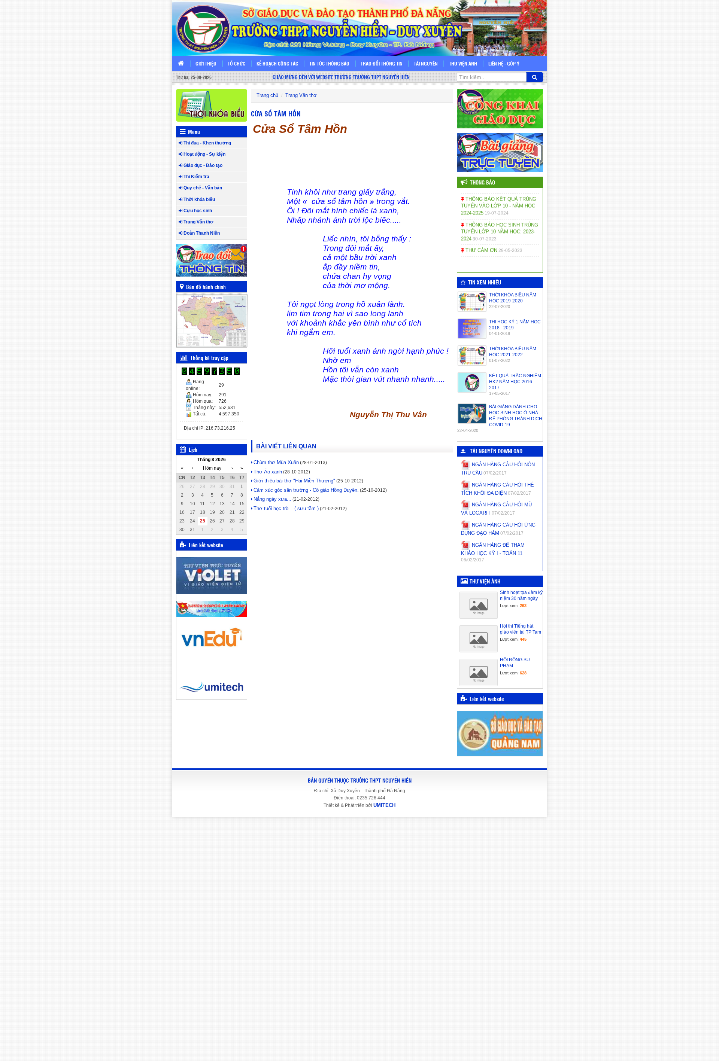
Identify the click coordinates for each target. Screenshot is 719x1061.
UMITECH (384, 805)
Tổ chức (236, 63)
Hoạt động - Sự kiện (203, 154)
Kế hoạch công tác (277, 63)
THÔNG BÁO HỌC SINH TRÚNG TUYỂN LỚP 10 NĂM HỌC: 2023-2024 (499, 223)
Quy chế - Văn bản (202, 187)
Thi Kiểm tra (195, 176)
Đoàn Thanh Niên (201, 233)
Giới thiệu (205, 63)
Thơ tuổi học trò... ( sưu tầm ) (286, 508)
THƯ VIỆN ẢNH (485, 581)
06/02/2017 (472, 559)
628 (523, 673)
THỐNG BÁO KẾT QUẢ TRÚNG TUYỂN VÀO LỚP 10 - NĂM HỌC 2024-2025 (498, 197)
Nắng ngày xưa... (272, 499)
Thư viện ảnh (463, 63)
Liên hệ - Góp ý (503, 63)
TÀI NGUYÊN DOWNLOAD (494, 451)
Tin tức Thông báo (329, 63)
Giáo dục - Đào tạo (202, 165)
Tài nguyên (426, 63)
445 (523, 639)
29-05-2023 (510, 242)
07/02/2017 (495, 473)
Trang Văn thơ (197, 222)
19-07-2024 (497, 204)
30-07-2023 (485, 230)
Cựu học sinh (197, 210)
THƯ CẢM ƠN (480, 242)
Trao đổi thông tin (382, 63)
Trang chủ (267, 95)
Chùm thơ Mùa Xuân (276, 462)
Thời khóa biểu (198, 199)
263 (523, 605)
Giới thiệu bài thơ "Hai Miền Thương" (294, 481)
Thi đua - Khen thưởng (206, 143)
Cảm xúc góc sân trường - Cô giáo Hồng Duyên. (306, 490)
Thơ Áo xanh (268, 472)
